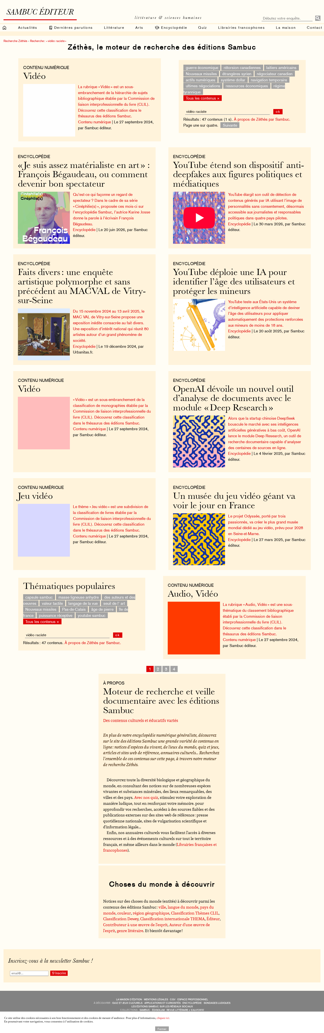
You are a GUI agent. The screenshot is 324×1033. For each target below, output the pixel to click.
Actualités (27, 28)
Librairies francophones (241, 28)
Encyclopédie (173, 28)
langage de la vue (83, 603)
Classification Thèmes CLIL (195, 913)
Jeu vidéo (35, 496)
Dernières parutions (73, 28)
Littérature (114, 28)
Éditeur (213, 918)
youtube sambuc (91, 615)
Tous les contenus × (203, 98)
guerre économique (202, 67)
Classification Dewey (120, 918)
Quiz (202, 28)
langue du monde (183, 907)
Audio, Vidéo (193, 594)
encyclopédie (192, 1003)
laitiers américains (281, 67)
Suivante (230, 125)
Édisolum (158, 1010)
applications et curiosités (162, 1003)
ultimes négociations (203, 86)
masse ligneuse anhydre (78, 597)
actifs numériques (200, 79)
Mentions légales (156, 999)
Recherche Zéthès (15, 41)
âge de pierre (102, 609)
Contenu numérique (46, 67)
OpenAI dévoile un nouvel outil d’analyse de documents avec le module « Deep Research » (233, 399)
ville (162, 907)
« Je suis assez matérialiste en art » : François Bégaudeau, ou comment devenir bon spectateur (84, 175)
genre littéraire (130, 930)
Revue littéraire (185, 1010)
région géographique (151, 913)
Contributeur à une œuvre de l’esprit (135, 924)
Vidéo (34, 77)
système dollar (233, 79)
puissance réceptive (55, 615)
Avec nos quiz (146, 797)
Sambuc (145, 1010)
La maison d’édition (129, 999)
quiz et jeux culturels (127, 1003)
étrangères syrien (236, 73)
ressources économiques (247, 86)
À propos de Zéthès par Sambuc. (262, 119)
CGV (172, 999)
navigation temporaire (269, 79)
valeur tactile (52, 603)
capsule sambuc (39, 597)
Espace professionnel (192, 999)
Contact (314, 28)
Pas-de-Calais (74, 609)
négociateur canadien (274, 73)
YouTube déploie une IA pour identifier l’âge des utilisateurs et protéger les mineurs (234, 282)
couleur (124, 913)
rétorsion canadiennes (242, 67)
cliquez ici (163, 1018)
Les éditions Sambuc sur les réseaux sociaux (162, 1006)
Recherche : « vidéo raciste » (48, 41)
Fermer (162, 1028)
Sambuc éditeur (40, 12)
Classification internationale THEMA (172, 918)
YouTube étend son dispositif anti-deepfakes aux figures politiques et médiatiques (238, 175)
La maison (286, 28)
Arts (139, 28)
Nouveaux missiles (201, 73)
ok (278, 111)
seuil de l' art (114, 603)
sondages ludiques (217, 1003)
